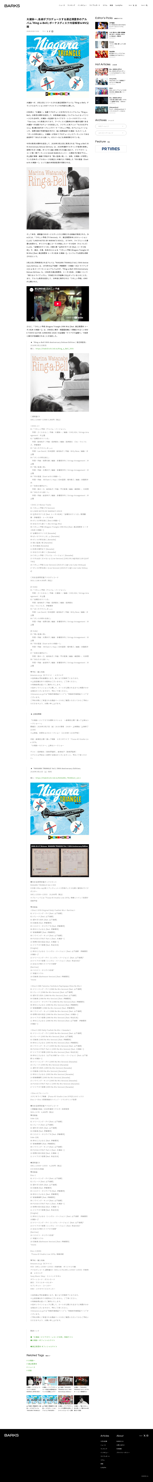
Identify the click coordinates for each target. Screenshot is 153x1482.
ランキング (71, 5)
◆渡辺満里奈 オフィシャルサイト (43, 1346)
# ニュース (31, 1367)
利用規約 (119, 1449)
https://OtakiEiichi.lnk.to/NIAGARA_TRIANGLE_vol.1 (58, 778)
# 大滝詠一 (31, 1360)
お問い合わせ (120, 1445)
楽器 (111, 5)
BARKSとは (120, 1441)
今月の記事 (104, 1441)
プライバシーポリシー (123, 1452)
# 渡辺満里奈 (32, 1364)
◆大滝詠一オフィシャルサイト (42, 1340)
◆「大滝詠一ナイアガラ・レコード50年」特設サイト (51, 1337)
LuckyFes (119, 5)
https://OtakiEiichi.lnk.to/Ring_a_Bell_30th (55, 348)
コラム (105, 5)
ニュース (62, 5)
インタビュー (82, 5)
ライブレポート (94, 5)
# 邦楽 (29, 1370)
